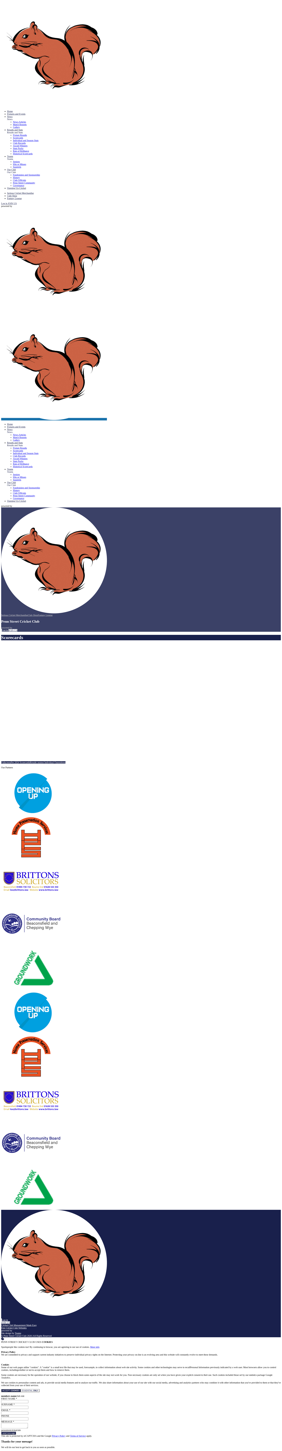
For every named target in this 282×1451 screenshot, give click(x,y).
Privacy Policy (59, 1436)
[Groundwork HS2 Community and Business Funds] (31, 989)
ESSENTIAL (30, 1390)
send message (8, 1433)
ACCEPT (11, 1390)
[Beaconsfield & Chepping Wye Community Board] (31, 945)
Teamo (18, 1333)
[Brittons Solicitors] (31, 901)
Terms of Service (78, 1436)
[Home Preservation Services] (31, 857)
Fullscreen (6, 762)
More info (94, 1347)
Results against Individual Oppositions (48, 762)
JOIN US (12, 203)
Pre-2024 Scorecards (20, 762)
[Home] (54, 106)
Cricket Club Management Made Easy (19, 1325)
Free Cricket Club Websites (14, 1328)
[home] (54, 419)
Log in (4, 203)
